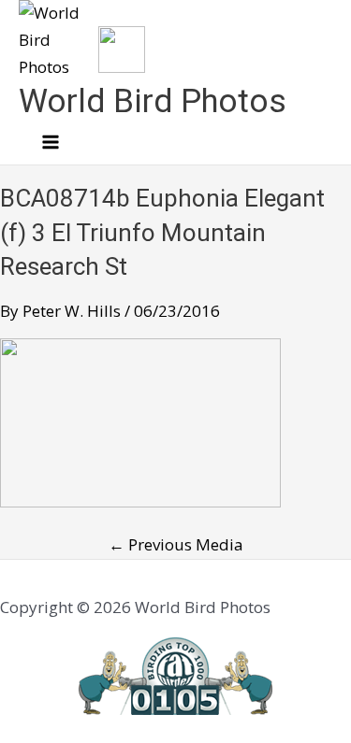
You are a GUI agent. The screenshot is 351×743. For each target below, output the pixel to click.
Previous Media (176, 544)
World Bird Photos (152, 101)
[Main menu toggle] (50, 142)
